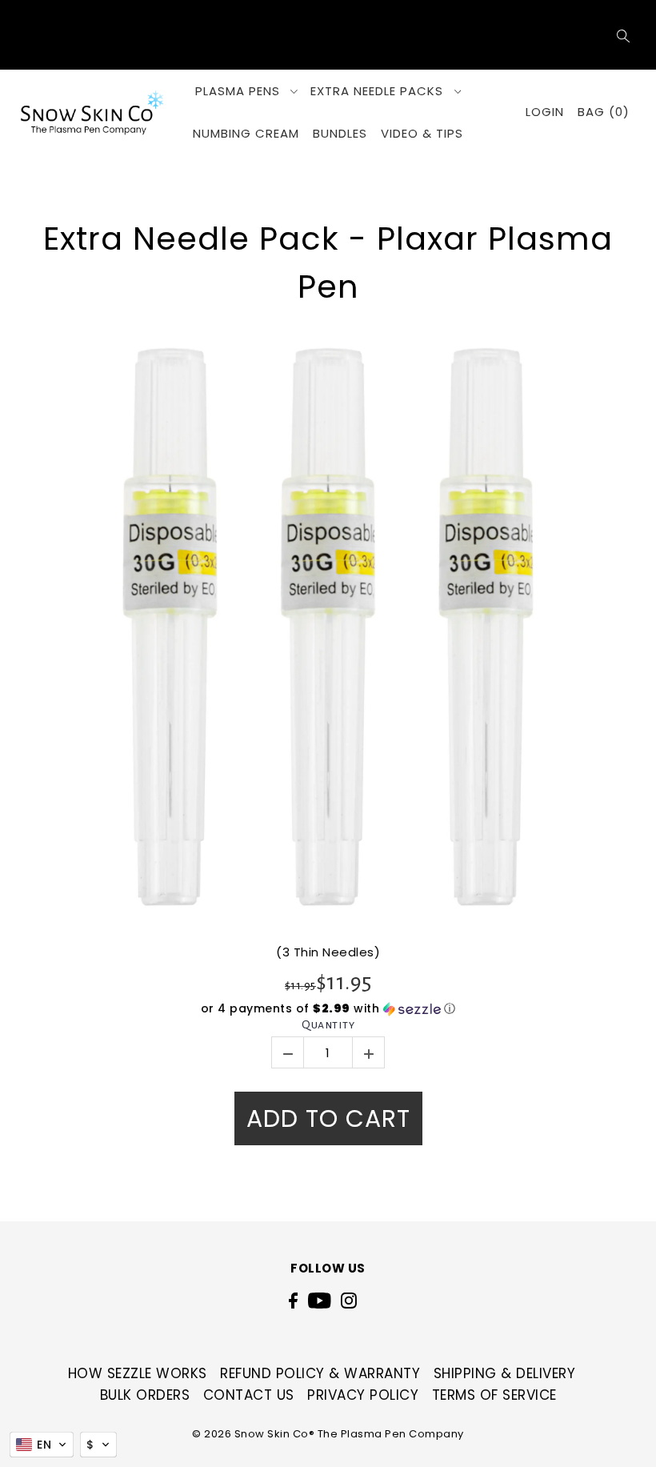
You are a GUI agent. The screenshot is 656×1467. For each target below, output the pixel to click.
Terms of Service (494, 1395)
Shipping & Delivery (505, 1373)
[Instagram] (349, 1300)
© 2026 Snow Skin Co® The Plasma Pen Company (328, 1433)
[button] (328, 1008)
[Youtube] (319, 1300)
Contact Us (248, 1395)
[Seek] (623, 35)
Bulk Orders (145, 1395)
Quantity (328, 1024)
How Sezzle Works (137, 1373)
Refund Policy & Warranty (320, 1373)
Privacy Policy (362, 1395)
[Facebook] (293, 1300)
